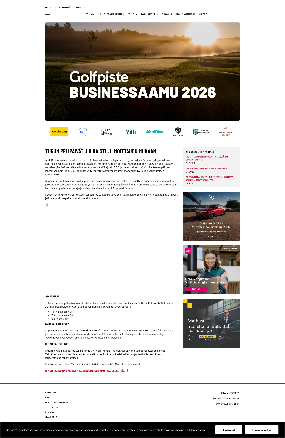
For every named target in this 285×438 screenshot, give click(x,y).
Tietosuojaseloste (226, 398)
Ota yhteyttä (64, 7)
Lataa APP (80, 7)
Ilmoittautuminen (112, 14)
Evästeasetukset (228, 404)
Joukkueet (148, 14)
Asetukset (229, 430)
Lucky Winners (185, 14)
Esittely (48, 7)
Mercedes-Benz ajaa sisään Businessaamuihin (206, 168)
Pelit (131, 14)
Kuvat (203, 14)
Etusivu (91, 14)
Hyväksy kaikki (261, 430)
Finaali (167, 14)
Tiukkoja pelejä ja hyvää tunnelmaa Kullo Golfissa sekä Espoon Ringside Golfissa (209, 178)
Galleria (51, 417)
